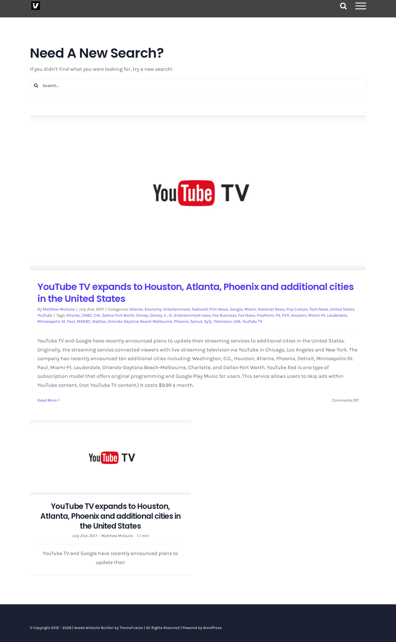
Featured (200, 309)
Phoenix (181, 321)
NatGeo (99, 321)
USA (237, 321)
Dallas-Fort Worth (118, 315)
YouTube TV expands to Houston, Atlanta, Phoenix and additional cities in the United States (195, 292)
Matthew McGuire (59, 309)
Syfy (208, 321)
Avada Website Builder (94, 627)
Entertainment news (192, 315)
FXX (285, 315)
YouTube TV (252, 321)
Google (236, 309)
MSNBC (84, 321)
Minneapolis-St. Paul (56, 321)
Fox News (246, 315)
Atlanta (136, 309)
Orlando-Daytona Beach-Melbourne (140, 321)
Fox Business (224, 315)
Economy (153, 309)
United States (342, 309)
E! (170, 315)
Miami (250, 309)
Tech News (318, 309)
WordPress (212, 627)
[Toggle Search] (343, 5)
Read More (47, 400)
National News (271, 309)
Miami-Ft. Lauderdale (327, 315)
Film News (218, 309)
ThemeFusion (131, 627)
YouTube (44, 315)
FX (278, 315)
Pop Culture (297, 309)
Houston (298, 315)
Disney (142, 315)
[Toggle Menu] (361, 6)
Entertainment (177, 309)
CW (97, 315)
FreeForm (265, 315)
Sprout (196, 321)
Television (223, 321)
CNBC (86, 315)
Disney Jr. (158, 315)
